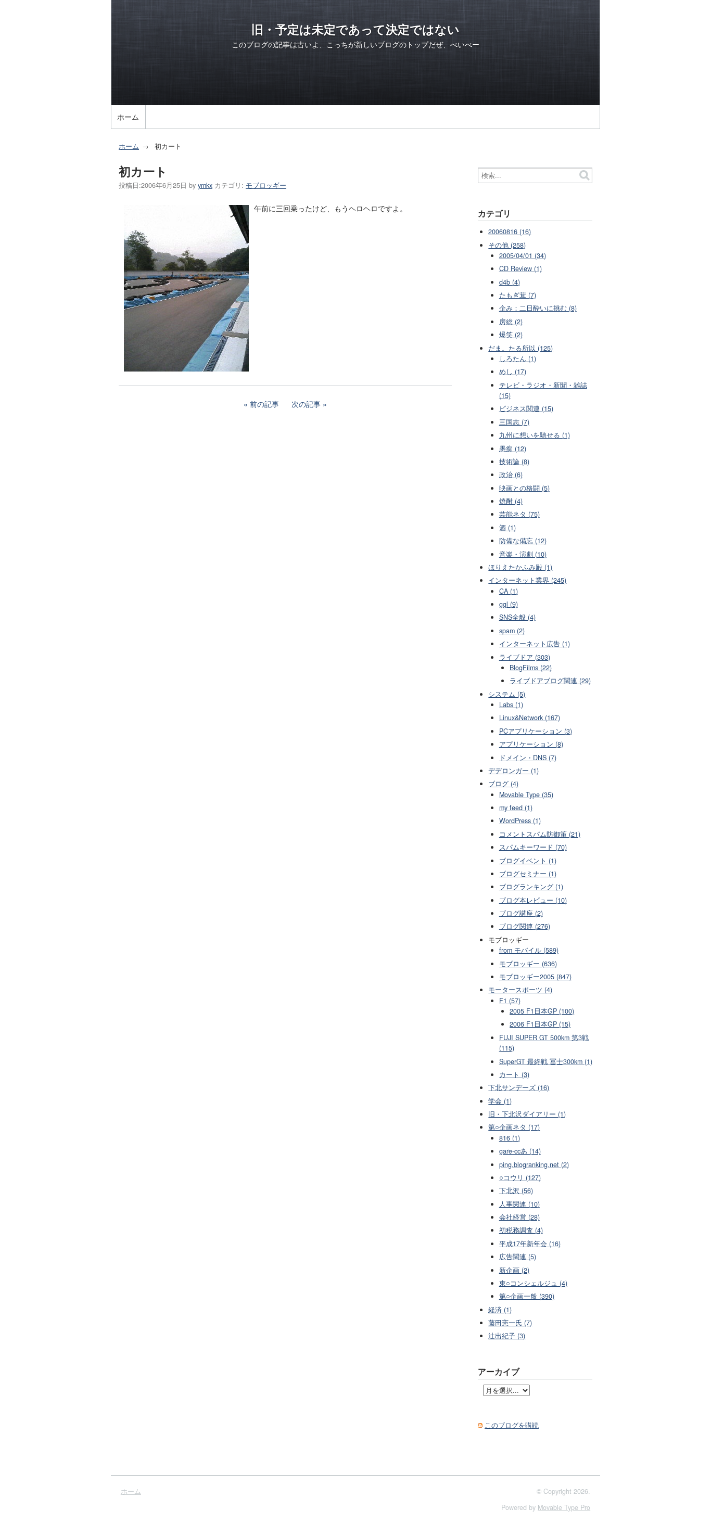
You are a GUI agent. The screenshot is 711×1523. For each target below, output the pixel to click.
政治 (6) (511, 474)
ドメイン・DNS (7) (527, 757)
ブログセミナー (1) (527, 873)
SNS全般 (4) (517, 617)
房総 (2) (511, 321)
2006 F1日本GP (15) (540, 1024)
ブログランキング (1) (531, 886)
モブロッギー (266, 185)
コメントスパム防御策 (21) (539, 834)
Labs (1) (511, 704)
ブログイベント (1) (527, 860)
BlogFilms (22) (531, 667)
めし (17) (512, 371)
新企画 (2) (514, 1270)
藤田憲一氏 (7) (510, 1322)
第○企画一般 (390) (526, 1296)
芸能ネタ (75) (519, 514)
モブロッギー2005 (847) (535, 976)
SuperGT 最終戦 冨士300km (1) (545, 1061)
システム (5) (506, 694)
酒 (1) (507, 527)
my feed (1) (515, 807)
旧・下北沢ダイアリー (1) (527, 1114)
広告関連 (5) (517, 1256)
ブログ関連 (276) (524, 926)
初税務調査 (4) (521, 1230)
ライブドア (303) (524, 657)
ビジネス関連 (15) (526, 408)
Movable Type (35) (526, 794)
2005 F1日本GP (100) (542, 1011)
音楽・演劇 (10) (523, 554)
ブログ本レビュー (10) (533, 900)
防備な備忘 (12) (523, 540)
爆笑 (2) (511, 334)
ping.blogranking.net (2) (534, 1164)
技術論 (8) (514, 461)
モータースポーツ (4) (520, 989)
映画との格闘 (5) (524, 488)
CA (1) (508, 591)
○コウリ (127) (520, 1177)
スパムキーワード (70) (533, 847)
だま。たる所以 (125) (520, 348)
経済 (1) (500, 1309)
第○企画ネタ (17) (514, 1127)
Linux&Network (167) (529, 717)
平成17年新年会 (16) (530, 1243)
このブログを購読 (512, 1425)
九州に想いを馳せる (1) (534, 435)
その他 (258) (507, 245)
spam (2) (512, 630)
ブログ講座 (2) (521, 913)
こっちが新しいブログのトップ (377, 44)
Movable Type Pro (564, 1507)
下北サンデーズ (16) (518, 1087)
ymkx (205, 185)
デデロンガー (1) (513, 770)
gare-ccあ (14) (520, 1151)
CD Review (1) (520, 268)
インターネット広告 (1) (534, 643)
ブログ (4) (503, 783)
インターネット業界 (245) (527, 580)
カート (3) (514, 1074)
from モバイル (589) (528, 950)
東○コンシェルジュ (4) (533, 1283)
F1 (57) (509, 1000)
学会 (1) (500, 1101)
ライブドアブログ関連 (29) (550, 680)
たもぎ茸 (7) (517, 295)
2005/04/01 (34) (522, 255)
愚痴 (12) (512, 448)
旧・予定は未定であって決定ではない (355, 29)
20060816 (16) (509, 231)
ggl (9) (508, 604)
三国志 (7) (514, 422)
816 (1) (509, 1138)
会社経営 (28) (519, 1217)
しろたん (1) (517, 358)
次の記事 (306, 404)
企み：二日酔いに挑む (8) (538, 308)
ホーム (128, 116)
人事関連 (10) (519, 1204)
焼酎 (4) (511, 501)
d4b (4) (509, 282)
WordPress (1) (520, 820)
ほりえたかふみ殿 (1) (520, 567)
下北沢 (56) (516, 1190)
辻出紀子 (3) (506, 1335)
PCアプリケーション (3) (535, 731)
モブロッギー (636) (528, 963)
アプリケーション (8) (531, 744)
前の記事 (264, 404)
